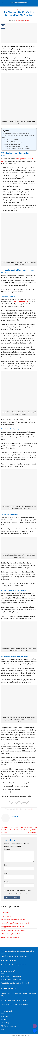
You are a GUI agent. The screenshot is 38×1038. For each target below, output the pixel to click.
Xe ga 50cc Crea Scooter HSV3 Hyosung (19, 148)
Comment (7, 849)
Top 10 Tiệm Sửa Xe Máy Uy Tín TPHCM (14, 1004)
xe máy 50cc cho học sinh (20, 301)
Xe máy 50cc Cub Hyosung (14, 142)
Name (6, 865)
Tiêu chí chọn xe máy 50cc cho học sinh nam (17, 133)
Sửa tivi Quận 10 (6, 912)
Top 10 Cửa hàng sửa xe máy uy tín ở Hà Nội (15, 923)
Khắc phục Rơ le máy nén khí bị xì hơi (13, 919)
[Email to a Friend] (20, 802)
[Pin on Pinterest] (24, 802)
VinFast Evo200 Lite (13, 140)
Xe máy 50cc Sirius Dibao (14, 144)
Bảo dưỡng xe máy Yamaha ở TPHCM (13, 930)
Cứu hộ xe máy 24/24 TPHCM (16, 1000)
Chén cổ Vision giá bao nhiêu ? (10, 937)
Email (6, 873)
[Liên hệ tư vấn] (35, 1031)
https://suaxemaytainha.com (17, 965)
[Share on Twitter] (17, 802)
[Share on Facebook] (13, 802)
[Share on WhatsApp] (10, 802)
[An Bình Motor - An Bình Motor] (19, 3)
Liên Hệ (3, 1019)
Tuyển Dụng (5, 1023)
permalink (30, 809)
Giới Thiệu (4, 1016)
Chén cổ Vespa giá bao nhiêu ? (10, 934)
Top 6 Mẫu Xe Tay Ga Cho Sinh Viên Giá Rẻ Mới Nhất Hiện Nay (9, 830)
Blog (19, 9)
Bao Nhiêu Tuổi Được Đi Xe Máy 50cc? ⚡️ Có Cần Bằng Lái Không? (29, 830)
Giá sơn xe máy (6, 916)
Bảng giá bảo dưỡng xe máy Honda (12, 926)
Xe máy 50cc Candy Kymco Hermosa (17, 146)
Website (6, 882)
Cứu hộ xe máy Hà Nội (14, 979)
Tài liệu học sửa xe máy (8, 1026)
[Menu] (2, 3)
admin (27, 20)
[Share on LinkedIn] (27, 802)
